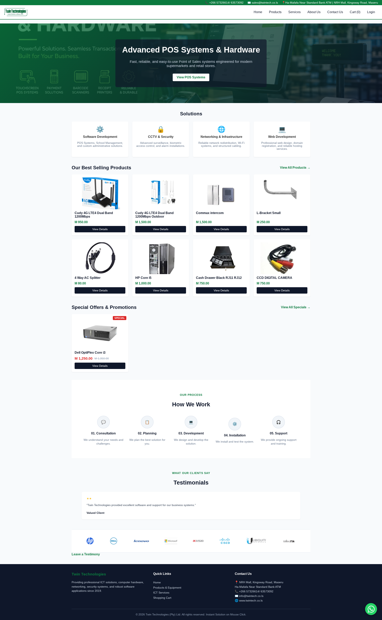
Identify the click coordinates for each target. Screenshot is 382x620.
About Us (314, 12)
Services (294, 12)
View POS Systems (191, 77)
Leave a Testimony (86, 554)
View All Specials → (295, 307)
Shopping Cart (162, 597)
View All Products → (295, 167)
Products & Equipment (167, 587)
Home (258, 12)
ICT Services (161, 592)
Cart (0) (355, 12)
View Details (100, 229)
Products (275, 12)
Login (371, 12)
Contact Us (335, 12)
